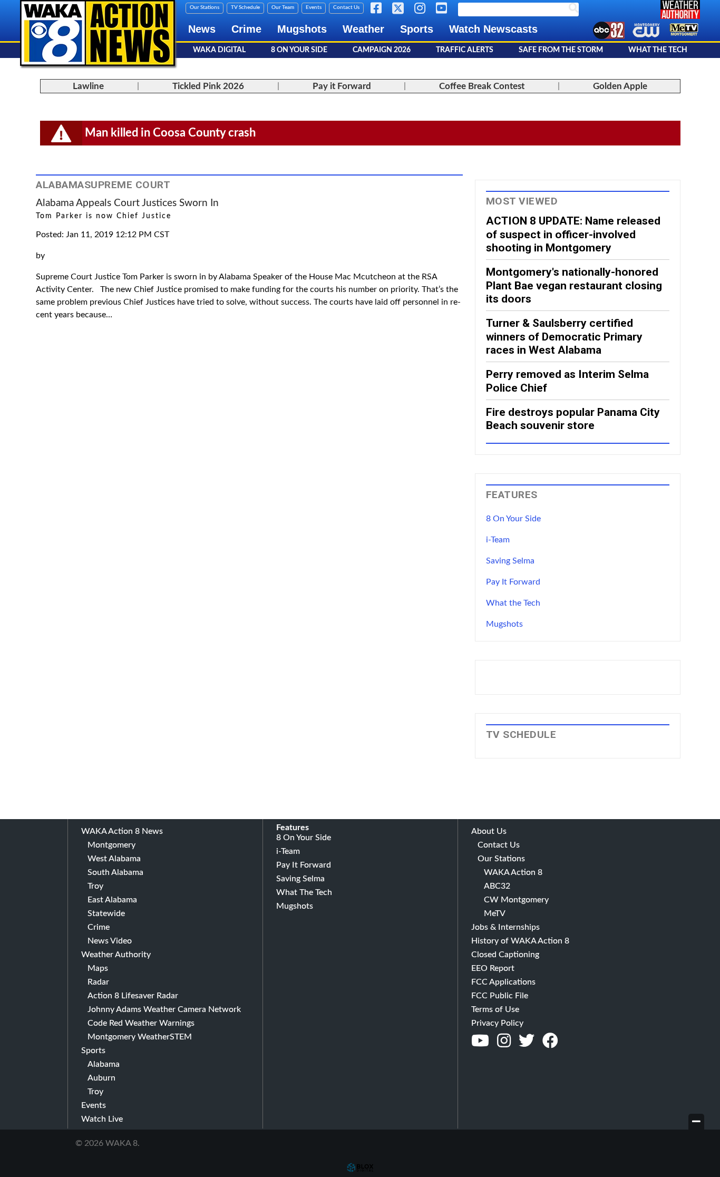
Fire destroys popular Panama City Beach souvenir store (573, 418)
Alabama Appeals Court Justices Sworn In (127, 203)
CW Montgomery (516, 900)
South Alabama (115, 872)
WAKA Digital (219, 50)
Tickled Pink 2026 (208, 86)
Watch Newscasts (493, 29)
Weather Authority (116, 954)
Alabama (103, 1064)
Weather (363, 29)
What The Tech (657, 50)
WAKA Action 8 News (122, 831)
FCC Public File (499, 995)
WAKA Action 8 (513, 872)
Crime (246, 29)
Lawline (88, 86)
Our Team (282, 7)
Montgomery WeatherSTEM (139, 1037)
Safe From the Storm (561, 50)
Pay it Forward (342, 86)
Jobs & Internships (505, 927)
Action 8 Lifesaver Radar (132, 995)
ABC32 (497, 886)
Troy (95, 886)
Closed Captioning (505, 954)
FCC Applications (503, 982)
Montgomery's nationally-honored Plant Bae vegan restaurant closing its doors (574, 285)
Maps (97, 968)
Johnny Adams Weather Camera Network (164, 1009)
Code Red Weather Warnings (140, 1023)
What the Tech (513, 603)
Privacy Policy (497, 1023)
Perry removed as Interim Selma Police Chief (567, 380)
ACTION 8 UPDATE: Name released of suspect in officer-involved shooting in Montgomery (573, 234)
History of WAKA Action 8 (520, 941)
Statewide (106, 913)
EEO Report (492, 968)
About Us (489, 831)
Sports (416, 29)
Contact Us (346, 7)
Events (314, 7)
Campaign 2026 (382, 50)
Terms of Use (495, 1009)
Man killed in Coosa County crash (170, 133)
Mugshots (302, 29)
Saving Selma (510, 561)
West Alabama (114, 858)
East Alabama (112, 900)
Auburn (101, 1078)
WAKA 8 (97, 33)
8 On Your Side (299, 50)
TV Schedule (245, 7)
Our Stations (204, 7)
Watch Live (102, 1119)
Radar (98, 982)
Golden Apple (620, 86)
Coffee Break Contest (481, 86)
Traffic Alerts (464, 50)
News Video (109, 941)
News (202, 29)
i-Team (498, 540)
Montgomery (111, 845)
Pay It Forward (513, 582)
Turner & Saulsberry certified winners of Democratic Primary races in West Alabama (564, 336)
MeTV (494, 913)
